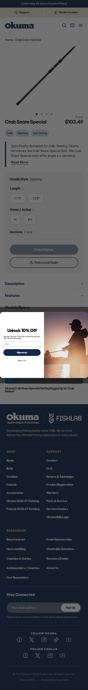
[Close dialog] (85, 315)
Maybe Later (22, 360)
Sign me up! (22, 352)
